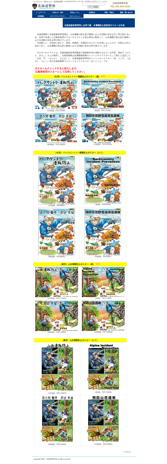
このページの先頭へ (127, 452)
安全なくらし (48, 1)
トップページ (37, 1)
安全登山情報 (58, 1)
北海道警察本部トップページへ (56, 6)
